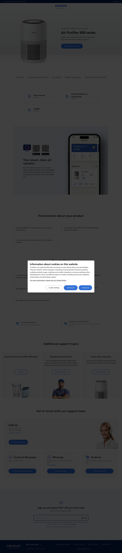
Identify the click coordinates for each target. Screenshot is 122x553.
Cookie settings (54, 288)
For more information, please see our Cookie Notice (48, 280)
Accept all (85, 288)
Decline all (70, 288)
